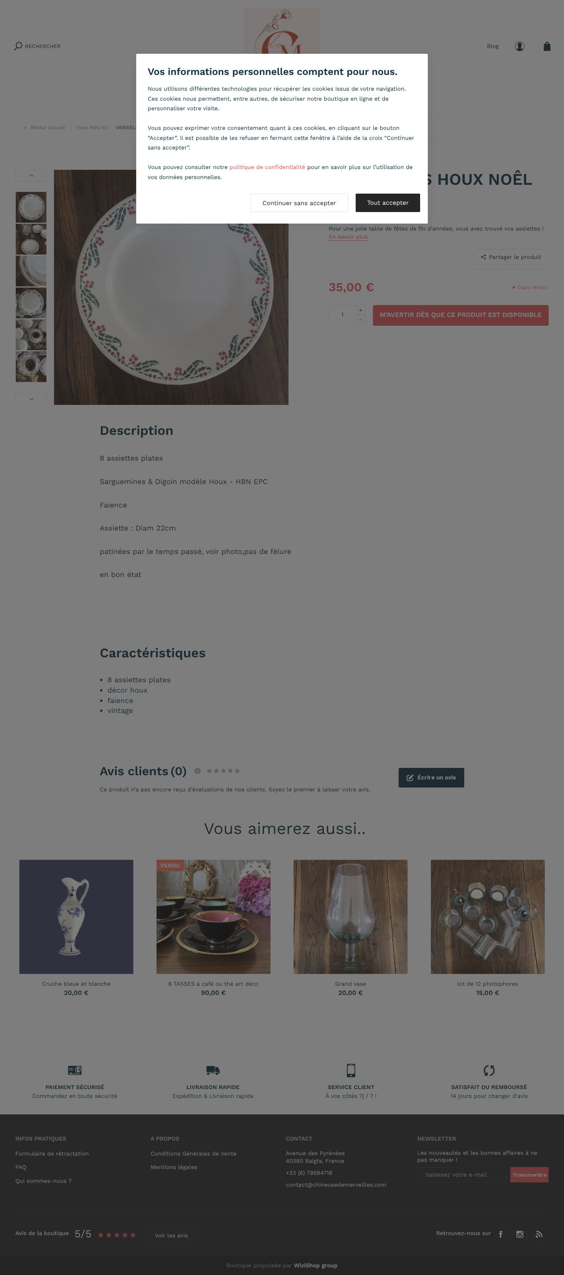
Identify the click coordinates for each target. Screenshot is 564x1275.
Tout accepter (388, 202)
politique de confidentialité (267, 167)
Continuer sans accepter (299, 203)
